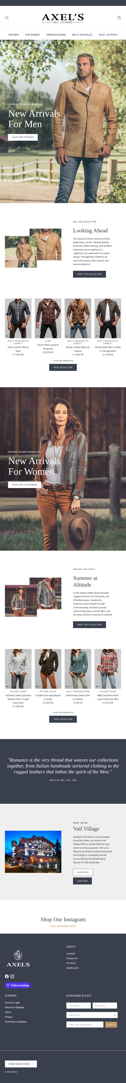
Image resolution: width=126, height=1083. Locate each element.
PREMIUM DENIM (56, 34)
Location (70, 953)
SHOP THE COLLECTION (89, 625)
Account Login (12, 1002)
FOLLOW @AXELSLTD (63, 926)
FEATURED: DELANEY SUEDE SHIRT (24, 452)
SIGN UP (111, 1024)
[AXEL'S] (63, 18)
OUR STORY (83, 872)
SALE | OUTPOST (108, 34)
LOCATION (82, 881)
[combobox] (91, 1015)
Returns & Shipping (14, 1007)
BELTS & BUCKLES (82, 34)
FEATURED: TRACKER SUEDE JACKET (25, 104)
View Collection (63, 367)
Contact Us (72, 958)
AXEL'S (14, 1072)
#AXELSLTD (72, 968)
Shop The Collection (89, 274)
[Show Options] (114, 1015)
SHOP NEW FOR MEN (23, 137)
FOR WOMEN (32, 34)
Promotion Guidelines (16, 1021)
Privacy (8, 1017)
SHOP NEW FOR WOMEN (24, 485)
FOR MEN (13, 34)
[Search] (7, 18)
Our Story (71, 963)
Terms (8, 1012)
